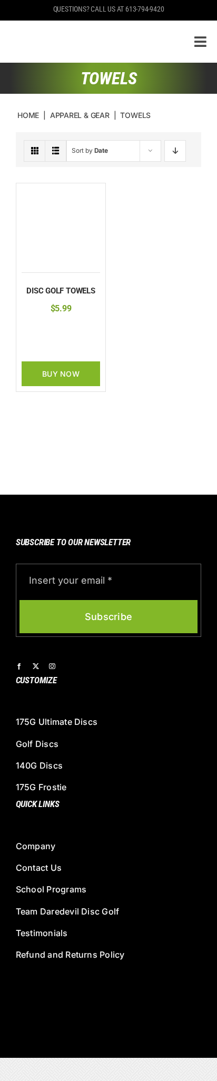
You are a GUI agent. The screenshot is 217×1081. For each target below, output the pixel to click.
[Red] (84, 330)
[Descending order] (175, 151)
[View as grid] (34, 151)
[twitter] (36, 666)
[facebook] (19, 666)
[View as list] (55, 151)
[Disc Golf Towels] (61, 194)
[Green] (35, 330)
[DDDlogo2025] (86, 29)
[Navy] (51, 330)
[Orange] (68, 330)
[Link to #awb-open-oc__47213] (200, 41)
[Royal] (61, 345)
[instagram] (52, 666)
